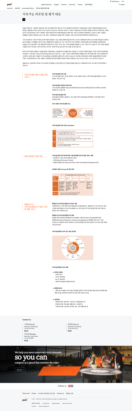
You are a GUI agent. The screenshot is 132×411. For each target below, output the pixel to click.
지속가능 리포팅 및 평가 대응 (42, 8)
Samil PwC (10, 8)
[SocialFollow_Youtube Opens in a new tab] (69, 386)
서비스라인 (17, 8)
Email (26, 330)
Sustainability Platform (28, 8)
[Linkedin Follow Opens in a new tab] (72, 386)
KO (123, 1)
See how (19, 370)
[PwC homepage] (10, 4)
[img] (23, 19)
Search (122, 4)
